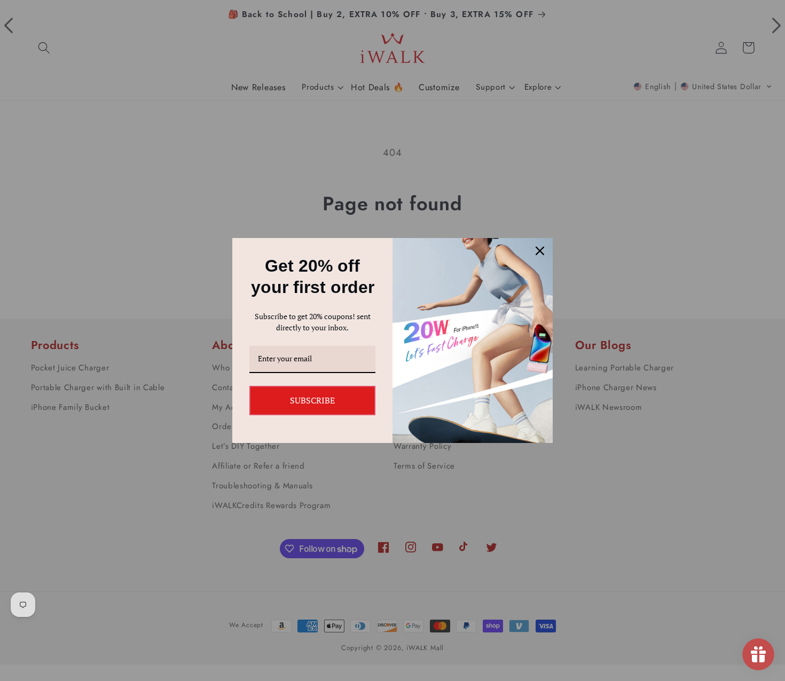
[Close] (540, 251)
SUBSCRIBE (312, 400)
